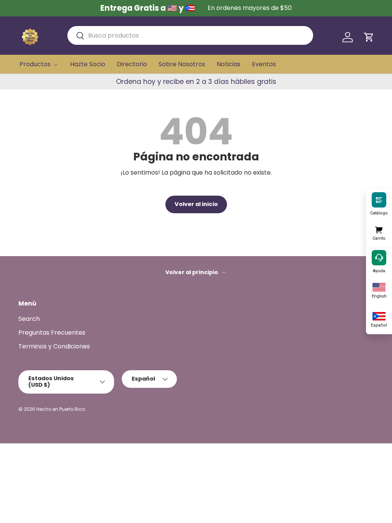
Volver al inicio (196, 204)
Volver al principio (192, 272)
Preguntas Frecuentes (51, 332)
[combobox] (190, 35)
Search (29, 318)
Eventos (264, 64)
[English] (379, 286)
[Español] (379, 315)
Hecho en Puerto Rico (60, 409)
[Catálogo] (379, 199)
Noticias (228, 64)
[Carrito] (379, 229)
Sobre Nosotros (181, 64)
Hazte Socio (87, 64)
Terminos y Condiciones (54, 346)
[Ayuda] (379, 257)
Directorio (132, 64)
